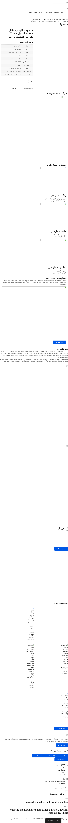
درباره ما (41, 12)
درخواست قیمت (61, 759)
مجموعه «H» (15, 88)
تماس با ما (29, 12)
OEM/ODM (49, 12)
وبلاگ (35, 12)
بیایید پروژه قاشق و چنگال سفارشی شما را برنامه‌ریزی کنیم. (50, 755)
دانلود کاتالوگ (62, 745)
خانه (62, 12)
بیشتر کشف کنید (59, 342)
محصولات (56, 12)
